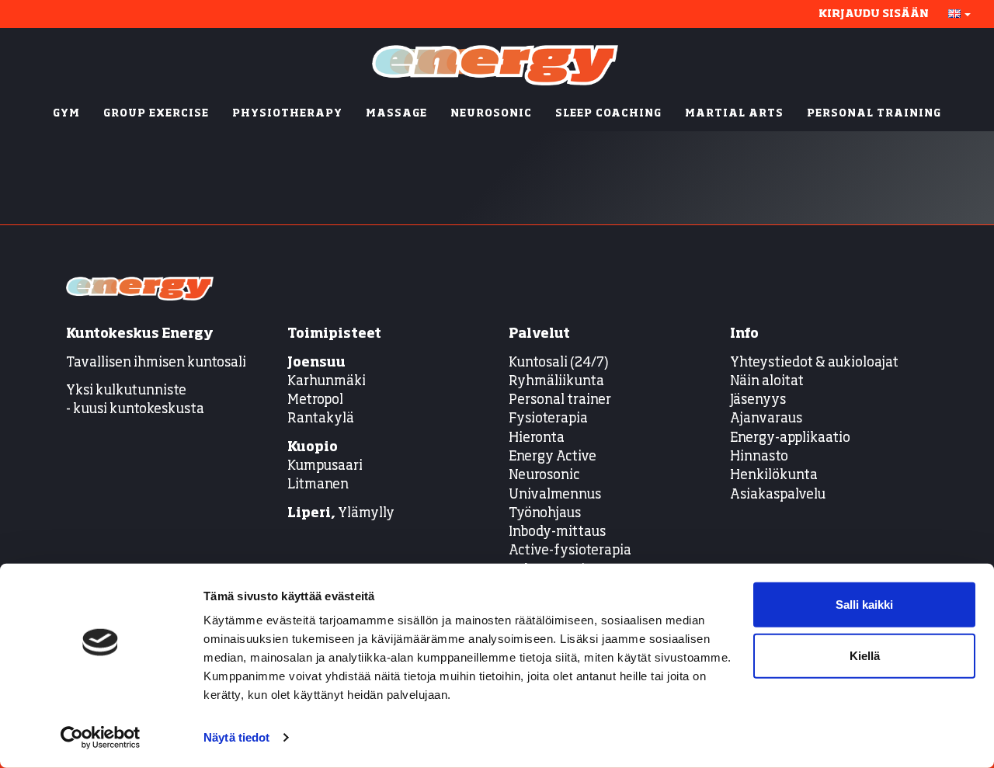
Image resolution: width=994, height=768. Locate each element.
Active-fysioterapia (570, 551)
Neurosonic (544, 475)
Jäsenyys (758, 400)
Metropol (315, 400)
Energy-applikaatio (790, 438)
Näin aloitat (767, 381)
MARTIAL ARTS (734, 114)
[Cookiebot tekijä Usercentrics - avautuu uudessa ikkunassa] (101, 737)
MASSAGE (396, 114)
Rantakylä (320, 419)
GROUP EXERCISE (156, 114)
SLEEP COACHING (608, 114)
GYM (66, 114)
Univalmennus (555, 495)
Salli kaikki (864, 604)
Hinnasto (759, 457)
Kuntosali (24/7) (559, 363)
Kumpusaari (325, 466)
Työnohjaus (545, 513)
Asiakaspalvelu (777, 495)
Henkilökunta (774, 475)
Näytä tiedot (236, 737)
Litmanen (318, 485)
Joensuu (316, 363)
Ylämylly (340, 513)
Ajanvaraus (766, 419)
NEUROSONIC (491, 114)
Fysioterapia (548, 419)
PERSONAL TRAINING (874, 114)
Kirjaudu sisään (873, 14)
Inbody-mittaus (557, 532)
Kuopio (312, 447)
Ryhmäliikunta (557, 381)
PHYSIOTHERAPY (287, 114)
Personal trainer (560, 400)
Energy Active (552, 457)
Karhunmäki (326, 381)
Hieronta (537, 438)
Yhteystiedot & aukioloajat (814, 363)
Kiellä (865, 655)
